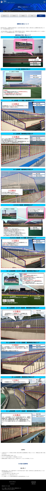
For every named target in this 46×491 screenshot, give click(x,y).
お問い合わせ (34, 483)
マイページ (13, 2)
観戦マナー (5, 15)
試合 (9, 2)
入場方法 (14, 15)
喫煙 (32, 15)
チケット (5, 2)
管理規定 (23, 15)
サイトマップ (12, 483)
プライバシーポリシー (12, 481)
